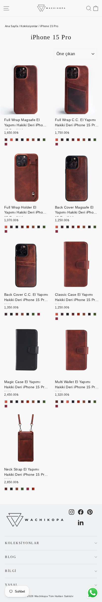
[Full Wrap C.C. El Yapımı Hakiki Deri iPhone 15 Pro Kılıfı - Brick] (73, 139)
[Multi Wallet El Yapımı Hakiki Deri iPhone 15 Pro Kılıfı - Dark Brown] (89, 401)
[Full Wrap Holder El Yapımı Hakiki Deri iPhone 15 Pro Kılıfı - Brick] (22, 227)
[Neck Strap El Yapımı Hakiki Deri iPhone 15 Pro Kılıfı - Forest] (22, 489)
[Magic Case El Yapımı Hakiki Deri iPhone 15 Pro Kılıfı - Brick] (22, 401)
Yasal (11, 585)
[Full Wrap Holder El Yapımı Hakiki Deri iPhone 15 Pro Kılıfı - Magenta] (6, 231)
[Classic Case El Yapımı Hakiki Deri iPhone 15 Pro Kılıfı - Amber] (56, 314)
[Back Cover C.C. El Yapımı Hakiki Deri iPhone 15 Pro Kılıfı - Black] (11, 314)
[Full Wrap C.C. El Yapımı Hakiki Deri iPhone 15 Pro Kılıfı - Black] (67, 139)
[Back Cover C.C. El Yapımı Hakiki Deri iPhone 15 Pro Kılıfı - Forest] (33, 314)
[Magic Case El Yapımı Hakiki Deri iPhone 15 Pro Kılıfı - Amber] (6, 401)
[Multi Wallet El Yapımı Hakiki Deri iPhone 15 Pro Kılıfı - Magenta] (56, 406)
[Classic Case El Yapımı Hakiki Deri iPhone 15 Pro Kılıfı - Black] (67, 314)
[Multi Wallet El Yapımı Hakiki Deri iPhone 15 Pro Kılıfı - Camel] (84, 401)
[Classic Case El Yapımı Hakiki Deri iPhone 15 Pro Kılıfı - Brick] (73, 314)
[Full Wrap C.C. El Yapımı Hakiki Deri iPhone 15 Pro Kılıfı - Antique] (62, 139)
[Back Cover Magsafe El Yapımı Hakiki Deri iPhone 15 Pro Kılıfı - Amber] (56, 227)
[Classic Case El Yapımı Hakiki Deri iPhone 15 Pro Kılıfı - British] (78, 314)
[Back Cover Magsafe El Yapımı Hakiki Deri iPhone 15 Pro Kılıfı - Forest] (95, 227)
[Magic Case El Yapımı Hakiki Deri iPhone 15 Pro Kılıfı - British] (27, 401)
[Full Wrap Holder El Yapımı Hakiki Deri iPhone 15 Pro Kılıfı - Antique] (11, 227)
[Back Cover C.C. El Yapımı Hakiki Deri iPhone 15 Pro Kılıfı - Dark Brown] (27, 314)
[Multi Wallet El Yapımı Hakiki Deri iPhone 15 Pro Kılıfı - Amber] (67, 401)
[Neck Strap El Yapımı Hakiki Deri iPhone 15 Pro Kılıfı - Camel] (17, 489)
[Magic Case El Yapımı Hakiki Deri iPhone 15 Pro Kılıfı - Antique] (11, 401)
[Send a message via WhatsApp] (93, 593)
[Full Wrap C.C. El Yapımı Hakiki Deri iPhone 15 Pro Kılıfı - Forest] (95, 139)
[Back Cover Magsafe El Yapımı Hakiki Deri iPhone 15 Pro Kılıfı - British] (78, 227)
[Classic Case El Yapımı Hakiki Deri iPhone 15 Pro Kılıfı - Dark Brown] (89, 314)
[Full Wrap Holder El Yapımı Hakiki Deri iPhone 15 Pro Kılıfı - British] (27, 227)
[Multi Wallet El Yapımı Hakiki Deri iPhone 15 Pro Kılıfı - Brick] (56, 401)
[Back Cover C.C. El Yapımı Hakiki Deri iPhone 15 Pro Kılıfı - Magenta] (38, 314)
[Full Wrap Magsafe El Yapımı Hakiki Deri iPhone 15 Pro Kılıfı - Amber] (11, 139)
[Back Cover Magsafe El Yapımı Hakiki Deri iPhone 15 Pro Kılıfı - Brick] (73, 227)
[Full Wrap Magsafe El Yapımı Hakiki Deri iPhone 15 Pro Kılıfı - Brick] (6, 139)
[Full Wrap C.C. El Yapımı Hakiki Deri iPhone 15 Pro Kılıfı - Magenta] (56, 144)
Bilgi (11, 571)
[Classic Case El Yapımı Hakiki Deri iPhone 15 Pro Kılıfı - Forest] (95, 314)
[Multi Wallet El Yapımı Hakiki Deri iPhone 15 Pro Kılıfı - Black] (73, 401)
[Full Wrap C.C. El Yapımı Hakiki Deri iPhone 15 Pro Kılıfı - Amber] (56, 139)
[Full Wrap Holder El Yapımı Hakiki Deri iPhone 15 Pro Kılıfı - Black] (17, 227)
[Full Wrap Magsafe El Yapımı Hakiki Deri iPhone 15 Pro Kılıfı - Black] (22, 139)
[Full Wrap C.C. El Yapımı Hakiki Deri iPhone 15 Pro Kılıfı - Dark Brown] (89, 139)
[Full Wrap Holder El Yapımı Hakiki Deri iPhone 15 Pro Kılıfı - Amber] (6, 227)
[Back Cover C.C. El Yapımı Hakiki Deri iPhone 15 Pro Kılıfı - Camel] (22, 314)
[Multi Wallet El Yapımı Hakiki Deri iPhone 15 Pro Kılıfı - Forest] (95, 401)
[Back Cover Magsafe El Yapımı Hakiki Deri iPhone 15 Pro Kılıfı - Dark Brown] (89, 227)
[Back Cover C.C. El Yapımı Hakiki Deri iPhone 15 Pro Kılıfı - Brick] (17, 314)
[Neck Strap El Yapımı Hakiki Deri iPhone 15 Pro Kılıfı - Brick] (6, 489)
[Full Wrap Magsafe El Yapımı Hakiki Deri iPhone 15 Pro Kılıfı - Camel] (33, 139)
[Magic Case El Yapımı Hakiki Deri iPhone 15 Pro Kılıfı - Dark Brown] (38, 401)
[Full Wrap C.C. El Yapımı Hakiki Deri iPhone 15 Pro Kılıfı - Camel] (84, 139)
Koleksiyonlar (29, 26)
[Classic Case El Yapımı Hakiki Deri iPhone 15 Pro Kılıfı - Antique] (62, 314)
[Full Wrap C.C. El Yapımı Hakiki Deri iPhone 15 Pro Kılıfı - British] (78, 139)
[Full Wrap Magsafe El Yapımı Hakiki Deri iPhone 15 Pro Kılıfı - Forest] (44, 139)
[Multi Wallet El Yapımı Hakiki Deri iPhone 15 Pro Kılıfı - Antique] (62, 401)
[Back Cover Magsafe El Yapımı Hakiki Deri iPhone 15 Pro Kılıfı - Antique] (62, 227)
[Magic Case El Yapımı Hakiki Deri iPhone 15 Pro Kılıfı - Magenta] (6, 406)
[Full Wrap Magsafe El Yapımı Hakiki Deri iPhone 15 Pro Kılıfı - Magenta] (6, 144)
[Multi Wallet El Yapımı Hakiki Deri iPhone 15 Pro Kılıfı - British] (78, 401)
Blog (10, 557)
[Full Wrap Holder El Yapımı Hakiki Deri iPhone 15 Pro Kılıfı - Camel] (33, 227)
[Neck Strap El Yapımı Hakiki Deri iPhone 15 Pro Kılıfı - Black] (11, 489)
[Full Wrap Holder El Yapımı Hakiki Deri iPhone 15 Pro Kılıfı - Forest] (44, 227)
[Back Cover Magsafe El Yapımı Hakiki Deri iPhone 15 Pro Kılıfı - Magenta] (56, 231)
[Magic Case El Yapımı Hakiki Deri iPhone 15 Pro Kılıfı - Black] (17, 401)
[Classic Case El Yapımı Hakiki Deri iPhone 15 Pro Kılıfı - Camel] (84, 314)
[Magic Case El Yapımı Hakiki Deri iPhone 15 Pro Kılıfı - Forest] (44, 401)
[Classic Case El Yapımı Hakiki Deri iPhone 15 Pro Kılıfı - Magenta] (56, 318)
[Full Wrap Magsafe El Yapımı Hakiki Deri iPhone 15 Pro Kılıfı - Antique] (17, 139)
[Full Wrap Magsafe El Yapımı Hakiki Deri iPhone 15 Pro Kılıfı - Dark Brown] (38, 139)
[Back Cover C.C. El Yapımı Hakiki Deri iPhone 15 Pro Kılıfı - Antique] (6, 314)
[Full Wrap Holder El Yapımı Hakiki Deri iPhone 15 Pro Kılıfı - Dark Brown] (38, 227)
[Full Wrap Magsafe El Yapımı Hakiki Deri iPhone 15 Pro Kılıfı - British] (27, 139)
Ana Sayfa (11, 26)
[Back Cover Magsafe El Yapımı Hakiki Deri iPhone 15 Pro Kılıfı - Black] (67, 227)
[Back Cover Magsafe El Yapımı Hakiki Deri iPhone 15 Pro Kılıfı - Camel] (84, 227)
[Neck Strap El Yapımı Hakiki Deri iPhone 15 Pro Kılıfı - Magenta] (27, 489)
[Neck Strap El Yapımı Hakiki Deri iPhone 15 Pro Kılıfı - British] (33, 489)
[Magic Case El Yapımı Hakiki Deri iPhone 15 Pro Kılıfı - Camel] (33, 401)
